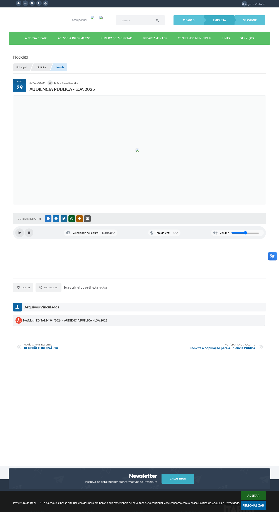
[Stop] (29, 232)
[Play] (19, 232)
